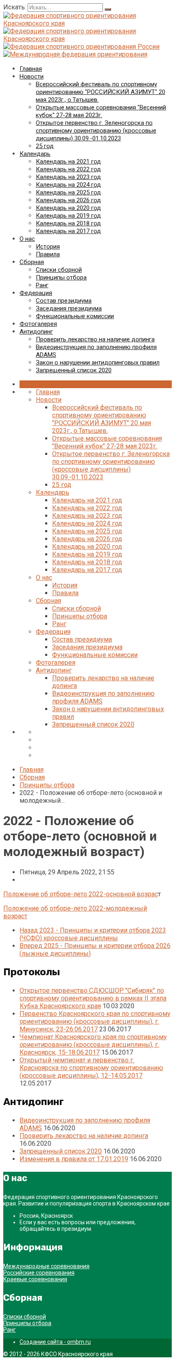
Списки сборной (59, 269)
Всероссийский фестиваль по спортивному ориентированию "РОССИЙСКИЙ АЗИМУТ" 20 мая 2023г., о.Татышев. (100, 92)
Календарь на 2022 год (68, 169)
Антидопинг (36, 331)
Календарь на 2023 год (68, 177)
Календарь (35, 153)
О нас (27, 238)
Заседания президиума (69, 308)
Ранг (42, 285)
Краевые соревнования (35, 1279)
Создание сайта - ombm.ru (55, 1342)
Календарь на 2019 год (68, 215)
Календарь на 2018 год (68, 223)
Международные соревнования (46, 1266)
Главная (31, 68)
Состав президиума (64, 300)
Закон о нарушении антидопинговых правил (98, 362)
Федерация (36, 293)
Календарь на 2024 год (68, 184)
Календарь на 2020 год (68, 208)
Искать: (15, 7)
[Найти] (108, 9)
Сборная (32, 262)
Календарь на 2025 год (68, 192)
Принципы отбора (61, 277)
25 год (45, 146)
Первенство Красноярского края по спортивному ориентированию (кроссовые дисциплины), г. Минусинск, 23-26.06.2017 (95, 1021)
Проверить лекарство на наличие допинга (95, 339)
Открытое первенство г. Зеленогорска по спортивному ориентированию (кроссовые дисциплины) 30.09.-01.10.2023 (96, 130)
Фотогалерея (38, 324)
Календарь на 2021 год (68, 161)
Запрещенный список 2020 (74, 370)
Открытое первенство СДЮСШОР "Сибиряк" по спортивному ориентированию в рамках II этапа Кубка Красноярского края (93, 998)
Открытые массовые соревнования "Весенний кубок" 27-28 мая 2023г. (101, 111)
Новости (32, 76)
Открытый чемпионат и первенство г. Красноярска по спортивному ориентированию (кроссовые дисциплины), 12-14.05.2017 (91, 1067)
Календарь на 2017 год (68, 231)
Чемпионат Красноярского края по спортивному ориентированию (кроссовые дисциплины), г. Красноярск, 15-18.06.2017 (93, 1044)
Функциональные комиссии (75, 316)
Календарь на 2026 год (68, 200)
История (48, 246)
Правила (48, 254)
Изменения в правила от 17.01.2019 (74, 1159)
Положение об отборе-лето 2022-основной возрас (80, 894)
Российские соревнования (38, 1272)
